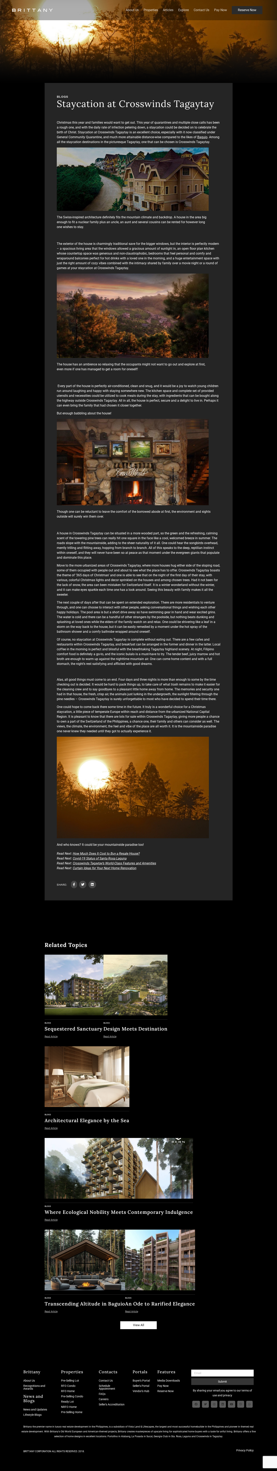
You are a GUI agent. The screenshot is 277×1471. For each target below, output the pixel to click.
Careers (103, 1399)
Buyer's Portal (141, 1380)
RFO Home (68, 1391)
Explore (183, 10)
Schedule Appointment (107, 1387)
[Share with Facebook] (74, 884)
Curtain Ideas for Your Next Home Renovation (104, 868)
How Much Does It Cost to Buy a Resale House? (106, 853)
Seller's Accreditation (112, 1404)
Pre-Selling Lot (70, 1380)
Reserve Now (247, 10)
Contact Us (201, 10)
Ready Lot (67, 1401)
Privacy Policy (245, 1450)
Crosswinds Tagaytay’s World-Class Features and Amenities (114, 863)
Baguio (202, 137)
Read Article (51, 1036)
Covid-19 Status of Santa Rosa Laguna (100, 858)
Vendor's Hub (141, 1391)
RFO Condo (68, 1385)
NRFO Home (69, 1406)
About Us (132, 10)
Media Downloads (168, 1380)
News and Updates (35, 1409)
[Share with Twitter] (82, 884)
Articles (168, 10)
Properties (151, 10)
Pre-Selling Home (71, 1412)
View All (138, 1325)
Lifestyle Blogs (32, 1414)
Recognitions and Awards (34, 1387)
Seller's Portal (141, 1385)
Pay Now (220, 10)
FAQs (102, 1393)
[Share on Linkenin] (92, 884)
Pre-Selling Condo (72, 1396)
